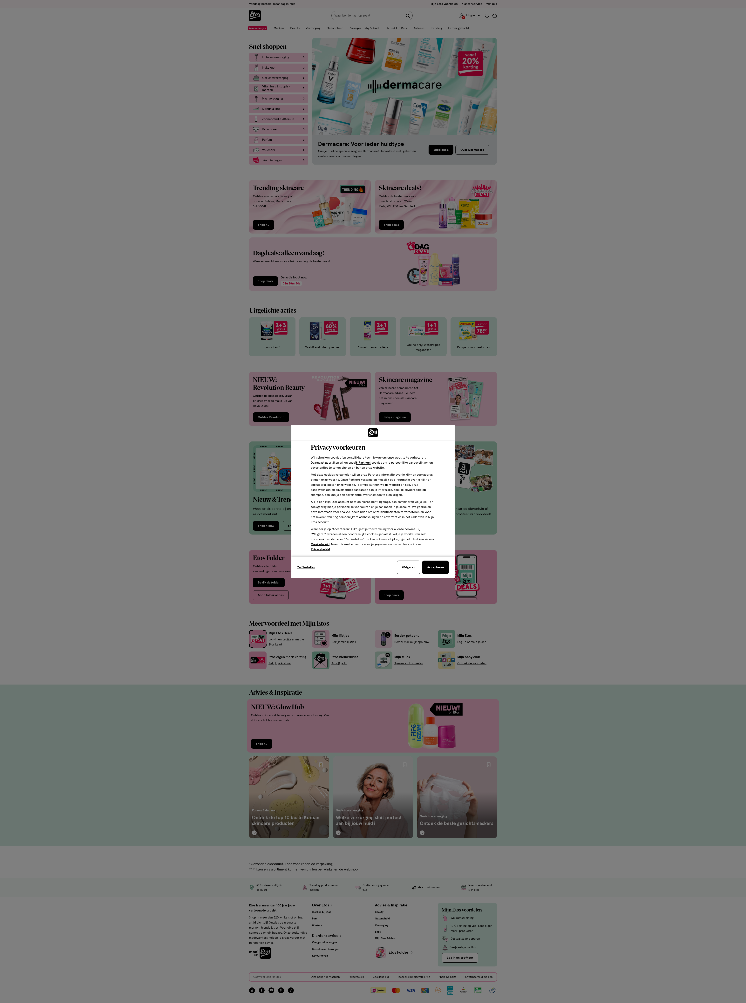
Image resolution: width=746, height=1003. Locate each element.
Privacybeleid (320, 549)
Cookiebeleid (320, 544)
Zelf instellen (306, 567)
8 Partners (363, 462)
